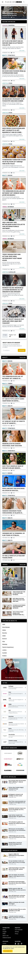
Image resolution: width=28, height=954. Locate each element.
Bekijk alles (23, 357)
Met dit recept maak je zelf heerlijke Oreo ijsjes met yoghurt (13, 321)
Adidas (4, 630)
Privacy (16, 933)
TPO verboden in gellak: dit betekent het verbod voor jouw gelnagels (13, 193)
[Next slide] (24, 13)
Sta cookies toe (7, 951)
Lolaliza (4, 650)
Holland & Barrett (7, 937)
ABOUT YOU (5, 935)
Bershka (4, 633)
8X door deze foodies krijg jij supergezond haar (13, 72)
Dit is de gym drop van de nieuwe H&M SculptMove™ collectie (12, 43)
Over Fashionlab (18, 929)
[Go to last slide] (3, 13)
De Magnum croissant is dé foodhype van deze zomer (13, 100)
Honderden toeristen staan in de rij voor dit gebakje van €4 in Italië (14, 162)
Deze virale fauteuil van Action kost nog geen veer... (19, 600)
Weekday (4, 644)
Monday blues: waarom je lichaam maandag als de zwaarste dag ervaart (12, 290)
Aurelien (4, 653)
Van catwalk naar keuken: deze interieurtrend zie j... (19, 613)
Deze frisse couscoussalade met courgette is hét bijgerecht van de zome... (13, 130)
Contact (4, 943)
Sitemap (17, 931)
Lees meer (22, 50)
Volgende (22, 335)
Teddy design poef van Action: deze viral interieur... (19, 593)
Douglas (4, 931)
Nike (3, 641)
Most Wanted (6, 627)
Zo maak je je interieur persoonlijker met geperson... (19, 606)
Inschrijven (21, 350)
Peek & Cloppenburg (7, 647)
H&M (3, 624)
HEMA (4, 635)
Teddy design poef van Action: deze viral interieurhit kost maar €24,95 (12, 257)
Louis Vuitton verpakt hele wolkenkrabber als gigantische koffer (12, 13)
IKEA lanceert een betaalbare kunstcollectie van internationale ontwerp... (13, 225)
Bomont (4, 638)
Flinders (4, 655)
